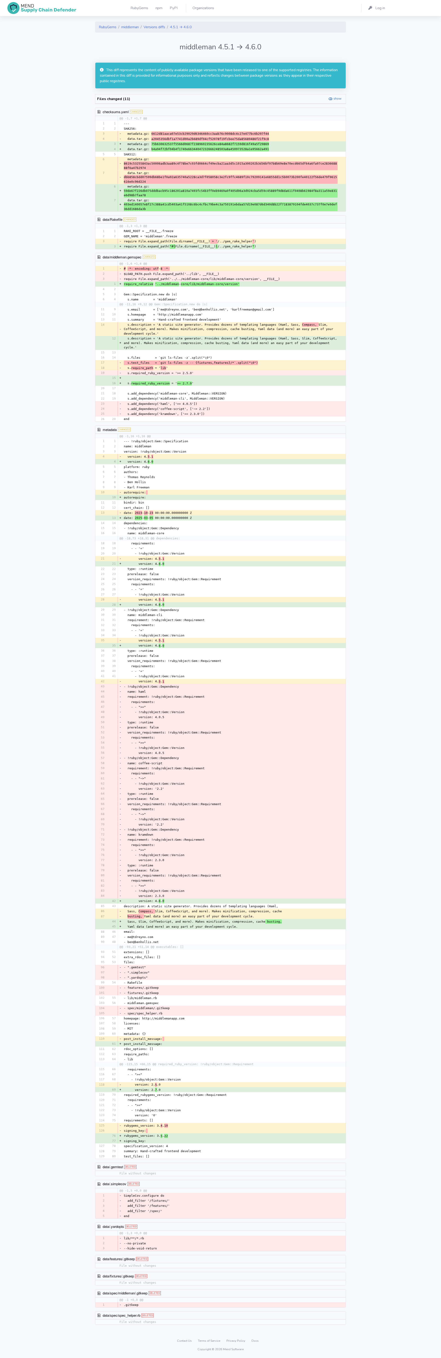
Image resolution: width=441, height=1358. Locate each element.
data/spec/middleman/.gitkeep (125, 1293)
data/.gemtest (113, 1166)
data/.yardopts (113, 1226)
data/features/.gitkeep (119, 1258)
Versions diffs (154, 27)
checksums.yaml (116, 111)
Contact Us (184, 1341)
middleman (130, 27)
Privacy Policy (236, 1341)
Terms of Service (209, 1341)
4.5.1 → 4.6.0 (181, 27)
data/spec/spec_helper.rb (121, 1315)
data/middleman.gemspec (122, 257)
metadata (110, 429)
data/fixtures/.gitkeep (118, 1276)
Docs (255, 1341)
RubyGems (107, 27)
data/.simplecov (114, 1183)
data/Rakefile (112, 219)
